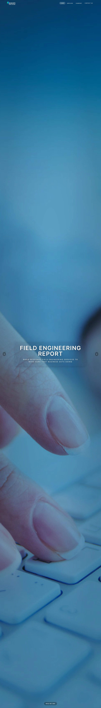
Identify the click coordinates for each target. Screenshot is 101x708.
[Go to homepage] (11, 3)
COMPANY (79, 3)
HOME (62, 3)
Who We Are (50, 703)
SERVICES (70, 3)
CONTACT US (89, 3)
